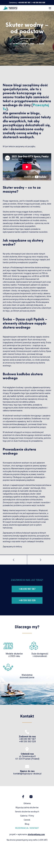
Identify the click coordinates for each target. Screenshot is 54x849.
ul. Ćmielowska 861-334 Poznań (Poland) (27, 756)
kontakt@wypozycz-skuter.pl (27, 772)
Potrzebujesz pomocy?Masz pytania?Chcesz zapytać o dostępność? (27, 570)
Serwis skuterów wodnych (27, 811)
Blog (41, 44)
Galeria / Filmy (27, 815)
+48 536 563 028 (38, 2)
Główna (27, 803)
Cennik (27, 819)
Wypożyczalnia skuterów (27, 807)
